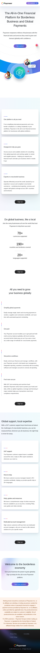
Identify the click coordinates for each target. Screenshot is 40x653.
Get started (31, 3)
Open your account (20, 584)
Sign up (20, 202)
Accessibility (26, 634)
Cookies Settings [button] (13, 637)
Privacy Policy (13, 634)
